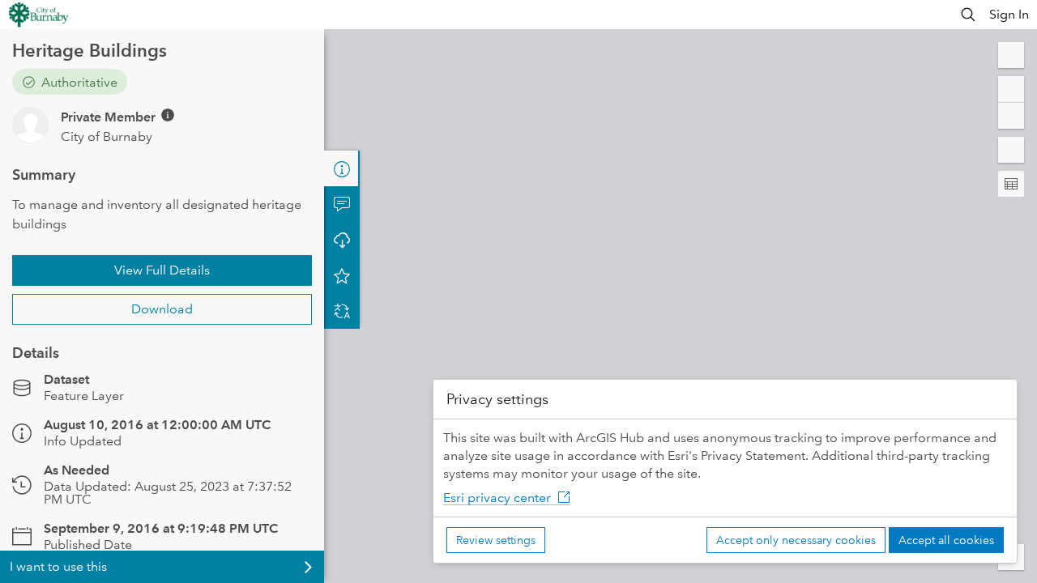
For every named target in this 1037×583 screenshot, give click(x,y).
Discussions (342, 204)
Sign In (1009, 14)
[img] (168, 115)
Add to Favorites (342, 275)
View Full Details (162, 270)
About (342, 168)
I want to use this (58, 566)
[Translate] (342, 311)
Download (162, 309)
